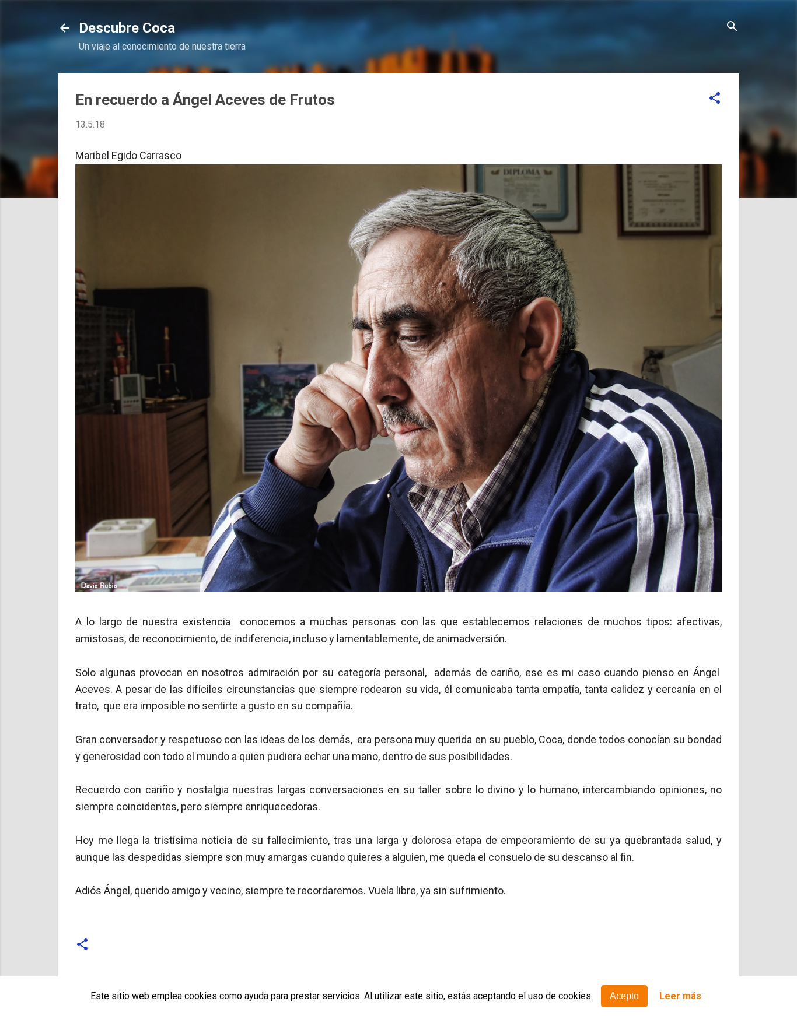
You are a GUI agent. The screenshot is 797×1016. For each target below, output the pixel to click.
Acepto (624, 996)
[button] (715, 99)
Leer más (680, 996)
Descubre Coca (127, 28)
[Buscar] (732, 27)
